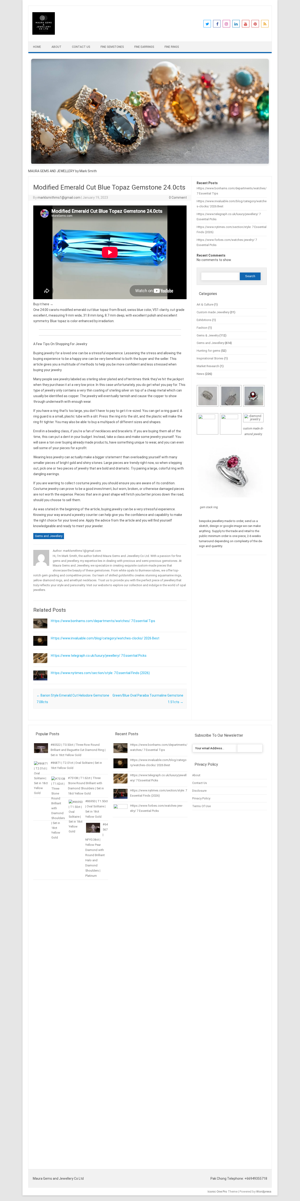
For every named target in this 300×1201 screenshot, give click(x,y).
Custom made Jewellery (213, 312)
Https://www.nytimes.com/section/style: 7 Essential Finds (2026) (100, 673)
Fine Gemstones (112, 46)
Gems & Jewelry (208, 335)
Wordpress (263, 1191)
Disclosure (199, 790)
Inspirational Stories (210, 358)
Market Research (208, 366)
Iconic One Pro (217, 1191)
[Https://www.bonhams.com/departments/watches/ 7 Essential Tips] (40, 630)
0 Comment (178, 197)
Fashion (202, 327)
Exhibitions (204, 320)
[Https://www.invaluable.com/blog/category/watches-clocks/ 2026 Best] (40, 648)
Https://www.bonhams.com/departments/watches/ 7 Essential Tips (103, 621)
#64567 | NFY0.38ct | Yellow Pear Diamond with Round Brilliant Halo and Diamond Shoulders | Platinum (96, 850)
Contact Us (81, 46)
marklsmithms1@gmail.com (59, 197)
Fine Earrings (144, 46)
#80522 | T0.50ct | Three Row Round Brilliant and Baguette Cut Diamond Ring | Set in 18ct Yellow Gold (78, 750)
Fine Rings (172, 46)
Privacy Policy (201, 798)
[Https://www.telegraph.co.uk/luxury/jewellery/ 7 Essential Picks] (40, 665)
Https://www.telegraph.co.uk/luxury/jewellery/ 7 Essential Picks (98, 655)
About (56, 46)
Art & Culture (205, 304)
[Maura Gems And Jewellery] (43, 33)
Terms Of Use (201, 806)
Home (37, 46)
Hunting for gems (208, 350)
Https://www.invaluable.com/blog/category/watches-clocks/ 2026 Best (105, 638)
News (200, 374)
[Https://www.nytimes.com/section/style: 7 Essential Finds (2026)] (40, 682)
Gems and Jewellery (48, 536)
